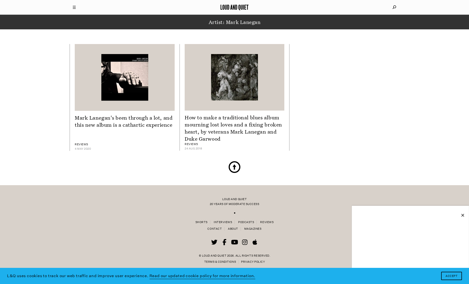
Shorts (201, 222)
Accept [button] (452, 276)
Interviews (223, 222)
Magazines (253, 229)
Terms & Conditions (220, 262)
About (233, 229)
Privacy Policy (253, 262)
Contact (214, 229)
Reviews (267, 222)
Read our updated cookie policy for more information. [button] (202, 275)
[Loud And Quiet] (234, 7)
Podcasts (246, 222)
